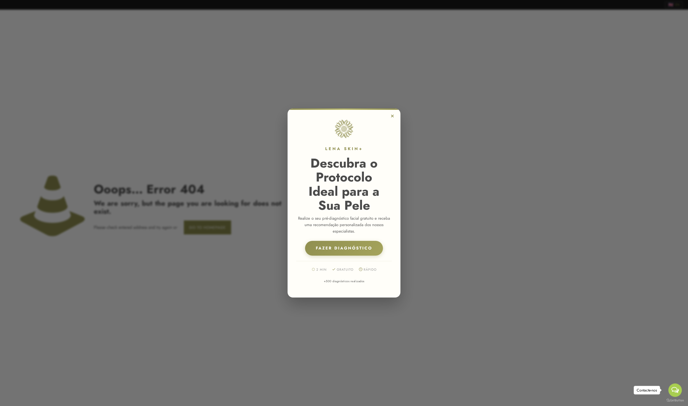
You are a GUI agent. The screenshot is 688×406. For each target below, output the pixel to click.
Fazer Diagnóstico (344, 248)
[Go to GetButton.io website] (675, 400)
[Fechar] (392, 116)
